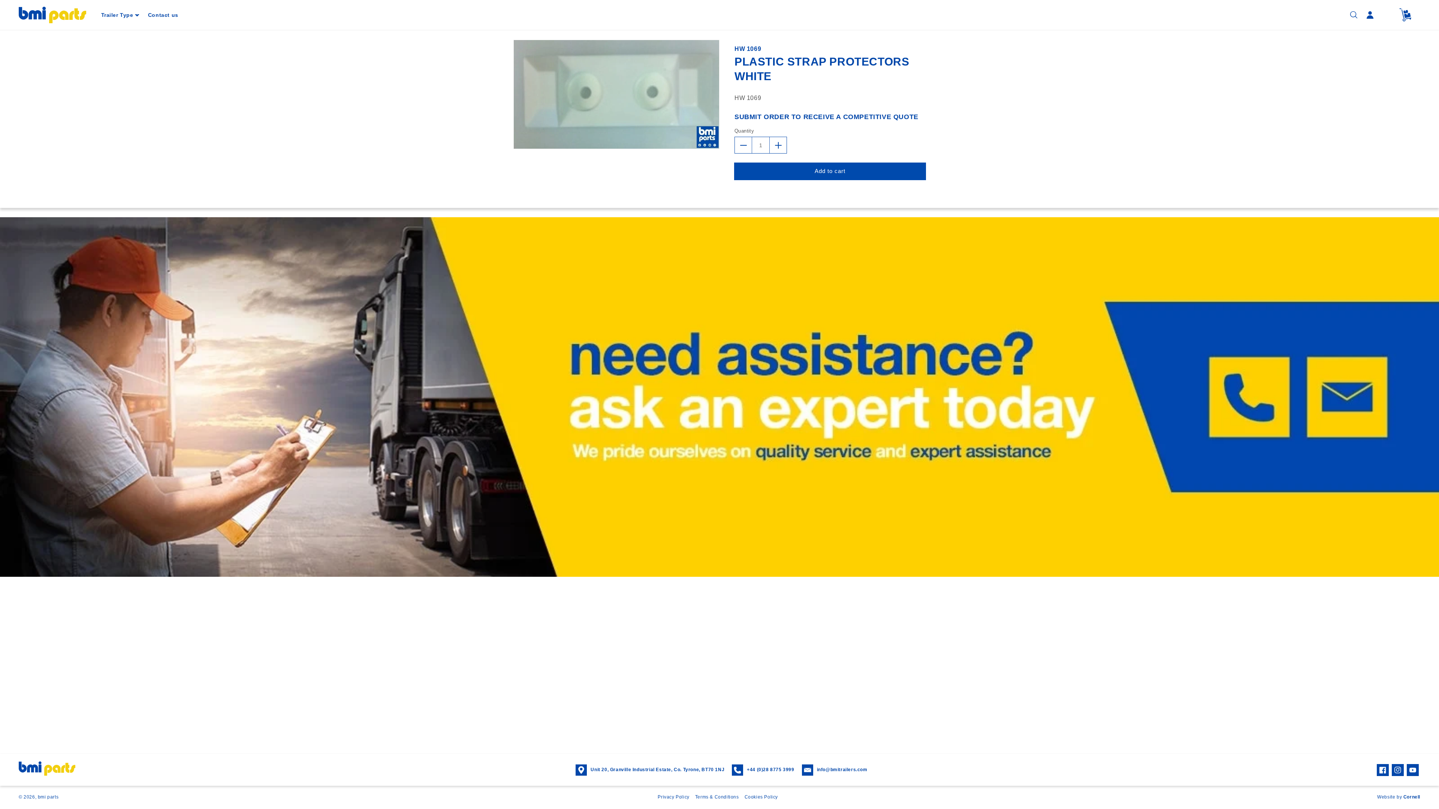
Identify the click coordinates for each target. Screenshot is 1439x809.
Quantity (744, 131)
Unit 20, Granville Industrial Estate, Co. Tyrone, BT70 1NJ (657, 769)
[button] (120, 15)
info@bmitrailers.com (842, 769)
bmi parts (48, 797)
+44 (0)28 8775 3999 (770, 769)
